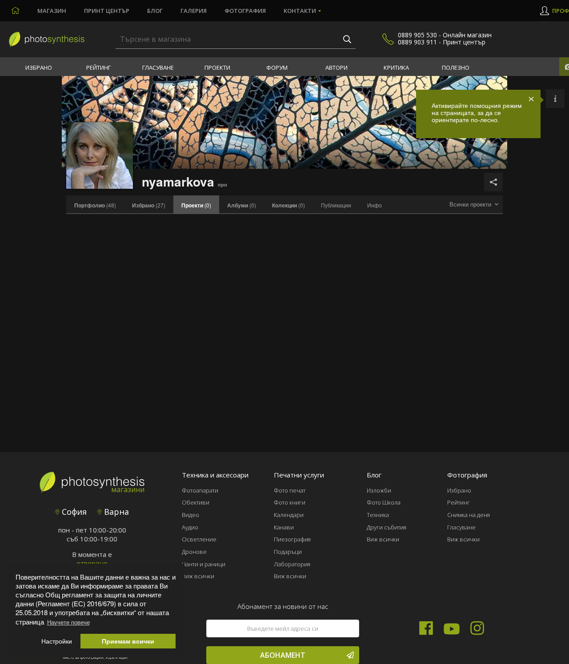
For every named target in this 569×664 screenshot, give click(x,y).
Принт (106, 11)
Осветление (199, 539)
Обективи (195, 502)
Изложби (379, 490)
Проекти (217, 68)
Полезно (455, 68)
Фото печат (289, 490)
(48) (95, 205)
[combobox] (474, 204)
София (73, 511)
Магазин (51, 11)
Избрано (38, 68)
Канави (284, 527)
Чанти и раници (203, 564)
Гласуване (158, 68)
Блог (155, 11)
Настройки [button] (56, 641)
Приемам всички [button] (128, 641)
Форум (277, 68)
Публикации (336, 205)
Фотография (245, 11)
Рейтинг (98, 68)
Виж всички (198, 576)
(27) (148, 205)
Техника (378, 515)
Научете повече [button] (68, 622)
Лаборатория (292, 564)
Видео (190, 515)
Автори (336, 68)
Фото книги (289, 502)
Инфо (374, 205)
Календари (289, 515)
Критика (396, 68)
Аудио (190, 527)
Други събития (386, 527)
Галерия (193, 11)
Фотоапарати (200, 490)
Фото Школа (384, 502)
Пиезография (292, 539)
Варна (115, 511)
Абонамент (282, 655)
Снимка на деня (468, 515)
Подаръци (288, 552)
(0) (241, 205)
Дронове (194, 552)
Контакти (300, 11)
